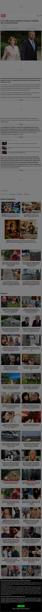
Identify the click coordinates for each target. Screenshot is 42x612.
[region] (21, 595)
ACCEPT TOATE (21, 606)
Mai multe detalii (9, 585)
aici (38, 590)
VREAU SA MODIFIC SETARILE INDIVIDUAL (21, 608)
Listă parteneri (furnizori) (5, 603)
